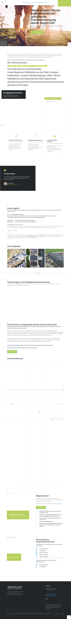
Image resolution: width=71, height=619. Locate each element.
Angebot (33, 2)
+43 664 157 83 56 (52, 595)
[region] (35, 111)
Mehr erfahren (35, 29)
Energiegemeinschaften (27, 2)
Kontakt (45, 2)
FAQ (63, 614)
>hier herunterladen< (58, 503)
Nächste (38, 273)
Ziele (36, 2)
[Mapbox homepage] (2, 125)
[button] (2, 43)
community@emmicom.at (52, 594)
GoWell (16, 345)
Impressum (57, 613)
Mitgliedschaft (40, 2)
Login (64, 3)
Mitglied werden (12, 351)
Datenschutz (62, 613)
